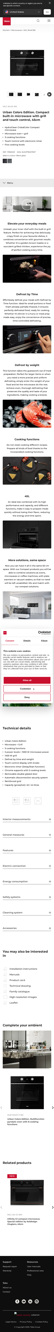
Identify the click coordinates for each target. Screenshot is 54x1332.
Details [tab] (27, 640)
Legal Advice (10, 1322)
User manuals (33, 1266)
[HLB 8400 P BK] (27, 1092)
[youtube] (23, 1301)
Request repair (10, 1266)
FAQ (29, 1275)
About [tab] (44, 640)
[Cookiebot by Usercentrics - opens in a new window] (38, 633)
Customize (25, 689)
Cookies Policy (41, 1322)
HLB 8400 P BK (15, 1115)
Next (44, 94)
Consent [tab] (9, 640)
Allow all (27, 680)
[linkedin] (30, 1301)
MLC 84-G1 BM (14, 1214)
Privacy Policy (26, 1322)
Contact (6, 1292)
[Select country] (43, 20)
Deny (27, 697)
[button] (22, 12)
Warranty (7, 1270)
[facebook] (17, 1301)
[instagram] (36, 1301)
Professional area (35, 1270)
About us (7, 1287)
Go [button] (47, 12)
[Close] (49, 3)
